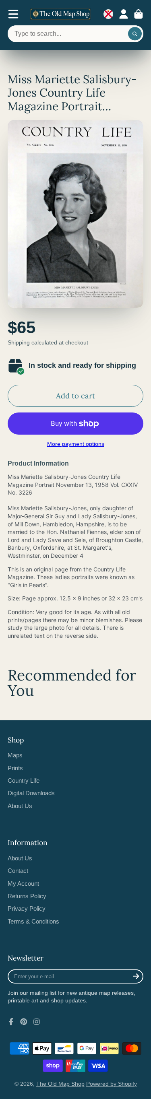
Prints (15, 768)
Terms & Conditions (33, 921)
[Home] (60, 14)
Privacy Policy (27, 908)
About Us (20, 805)
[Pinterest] (23, 1021)
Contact (18, 870)
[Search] (135, 34)
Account (123, 14)
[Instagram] (36, 1021)
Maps (15, 755)
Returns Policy (27, 896)
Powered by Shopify (111, 1083)
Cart (138, 14)
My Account (23, 883)
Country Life (23, 780)
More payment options (75, 444)
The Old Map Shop (60, 1083)
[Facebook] (11, 1021)
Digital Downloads (31, 793)
